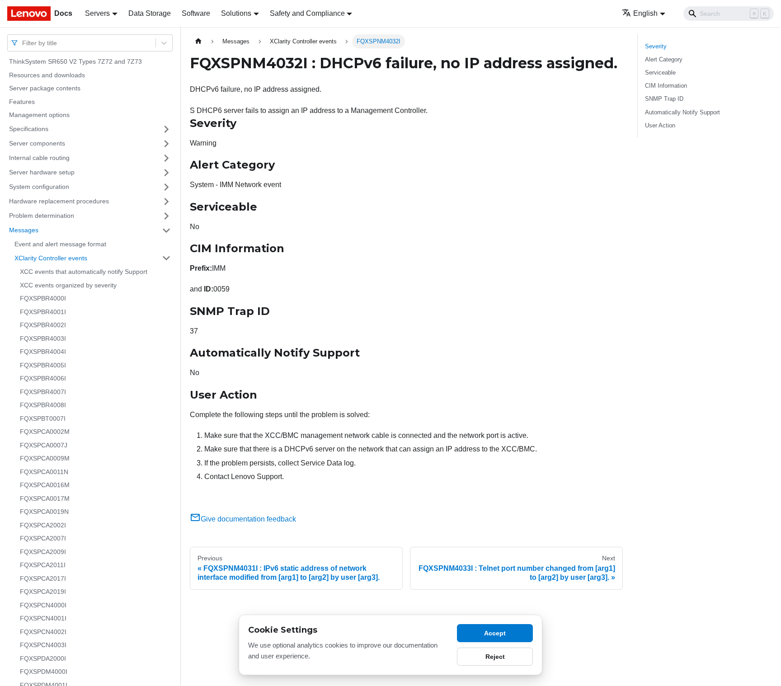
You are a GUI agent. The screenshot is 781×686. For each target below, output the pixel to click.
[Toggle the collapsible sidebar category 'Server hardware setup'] (166, 172)
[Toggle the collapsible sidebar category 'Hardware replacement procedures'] (166, 201)
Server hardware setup (42, 172)
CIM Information (666, 85)
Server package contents (44, 88)
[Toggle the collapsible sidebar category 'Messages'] (166, 230)
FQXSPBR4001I (43, 311)
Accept (495, 633)
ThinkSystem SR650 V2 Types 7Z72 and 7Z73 (75, 61)
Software (196, 13)
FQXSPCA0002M (45, 431)
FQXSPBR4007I (43, 391)
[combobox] (23, 43)
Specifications (28, 128)
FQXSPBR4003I (43, 338)
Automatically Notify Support (682, 112)
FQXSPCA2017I (43, 578)
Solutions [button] (236, 13)
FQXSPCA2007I (43, 538)
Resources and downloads (47, 75)
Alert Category (663, 59)
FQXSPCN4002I (43, 631)
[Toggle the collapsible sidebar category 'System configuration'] (166, 187)
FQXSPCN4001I (43, 618)
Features (22, 101)
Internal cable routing (39, 157)
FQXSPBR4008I (43, 405)
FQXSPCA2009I (43, 551)
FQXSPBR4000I (43, 298)
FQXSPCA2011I (43, 565)
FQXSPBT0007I (43, 418)
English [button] (645, 13)
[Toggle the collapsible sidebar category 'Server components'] (166, 143)
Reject (495, 656)
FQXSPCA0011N (44, 471)
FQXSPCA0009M (45, 458)
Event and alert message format (60, 244)
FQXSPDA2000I (43, 658)
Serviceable (660, 72)
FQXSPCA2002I (43, 525)
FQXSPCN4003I (43, 644)
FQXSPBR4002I (43, 325)
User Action (660, 125)
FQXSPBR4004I (43, 351)
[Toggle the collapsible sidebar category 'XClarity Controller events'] (166, 258)
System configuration (39, 186)
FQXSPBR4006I (43, 378)
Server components (37, 143)
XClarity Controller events (50, 257)
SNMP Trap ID (664, 98)
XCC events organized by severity (68, 285)
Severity (656, 46)
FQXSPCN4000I (43, 605)
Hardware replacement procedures (59, 201)
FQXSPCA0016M (45, 485)
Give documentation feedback (248, 519)
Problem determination (41, 215)
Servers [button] (97, 13)
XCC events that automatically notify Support (83, 271)
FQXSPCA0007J (43, 445)
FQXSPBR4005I (43, 365)
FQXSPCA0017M (45, 498)
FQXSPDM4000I (43, 671)
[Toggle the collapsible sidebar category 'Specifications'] (166, 129)
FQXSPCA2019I (43, 591)
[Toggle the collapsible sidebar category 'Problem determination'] (166, 216)
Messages (23, 230)
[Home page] (198, 41)
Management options (39, 114)
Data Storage (149, 13)
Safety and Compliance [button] (307, 13)
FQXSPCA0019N (44, 511)
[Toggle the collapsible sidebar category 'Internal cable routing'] (166, 158)
